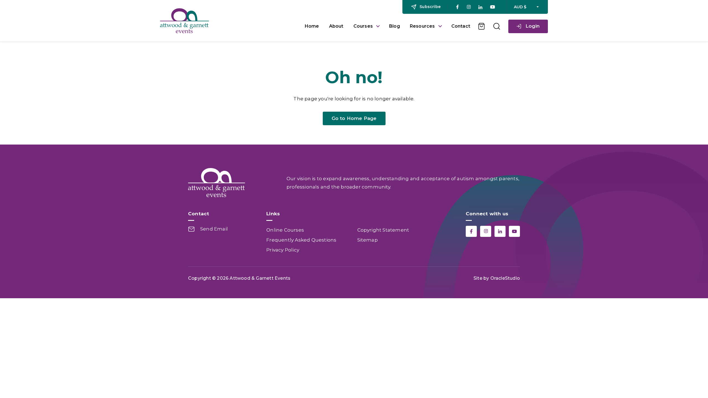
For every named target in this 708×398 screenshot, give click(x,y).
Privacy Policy (282, 250)
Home (312, 26)
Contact (460, 26)
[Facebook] (457, 7)
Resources (422, 26)
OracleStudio (505, 278)
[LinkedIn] (480, 7)
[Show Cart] (481, 26)
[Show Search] (496, 26)
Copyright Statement (383, 230)
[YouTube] (492, 7)
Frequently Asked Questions (301, 240)
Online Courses (285, 230)
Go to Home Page (354, 118)
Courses (363, 26)
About (336, 26)
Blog (394, 26)
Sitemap (367, 240)
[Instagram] (469, 7)
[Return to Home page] (228, 20)
